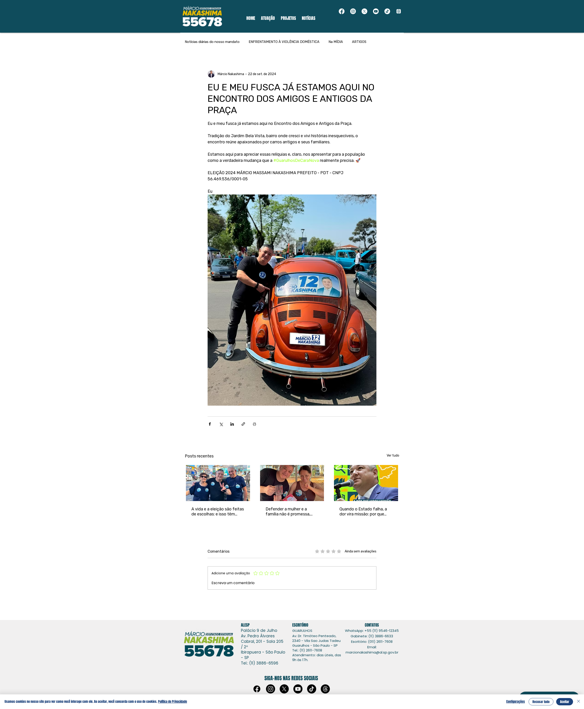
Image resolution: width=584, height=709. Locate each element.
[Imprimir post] (254, 424)
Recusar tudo (541, 701)
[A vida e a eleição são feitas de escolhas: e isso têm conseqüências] (218, 483)
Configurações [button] (515, 701)
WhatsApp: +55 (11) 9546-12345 (372, 630)
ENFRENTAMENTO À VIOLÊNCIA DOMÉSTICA (284, 42)
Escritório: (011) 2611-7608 (372, 641)
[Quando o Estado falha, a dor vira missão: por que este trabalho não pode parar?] (366, 483)
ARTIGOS (359, 42)
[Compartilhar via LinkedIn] (232, 424)
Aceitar (564, 701)
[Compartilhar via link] (243, 424)
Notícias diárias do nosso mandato (212, 42)
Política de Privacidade (172, 701)
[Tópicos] (399, 11)
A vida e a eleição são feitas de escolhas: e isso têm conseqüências (217, 512)
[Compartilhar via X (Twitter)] (221, 424)
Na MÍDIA (335, 42)
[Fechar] (578, 701)
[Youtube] (376, 11)
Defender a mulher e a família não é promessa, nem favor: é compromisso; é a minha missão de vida (291, 512)
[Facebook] (341, 11)
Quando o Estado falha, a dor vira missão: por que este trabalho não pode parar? (363, 512)
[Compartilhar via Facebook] (210, 424)
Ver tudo (393, 455)
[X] (364, 11)
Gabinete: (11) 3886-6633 (372, 636)
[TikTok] (387, 11)
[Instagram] (353, 11)
